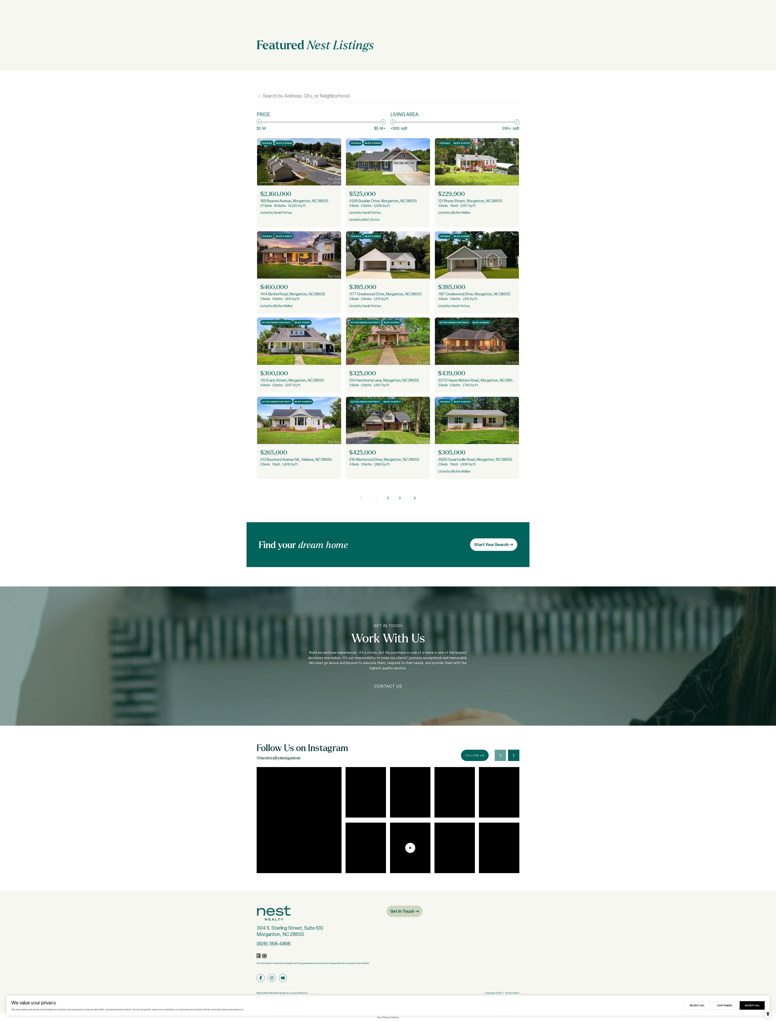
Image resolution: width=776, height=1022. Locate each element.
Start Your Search (491, 544)
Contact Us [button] (388, 686)
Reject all (697, 1005)
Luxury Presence (299, 993)
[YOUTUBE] (283, 978)
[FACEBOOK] (261, 978)
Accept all (752, 1005)
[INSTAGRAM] (272, 978)
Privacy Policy (512, 993)
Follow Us (474, 755)
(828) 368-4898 (273, 944)
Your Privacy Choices (388, 1017)
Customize (724, 1005)
